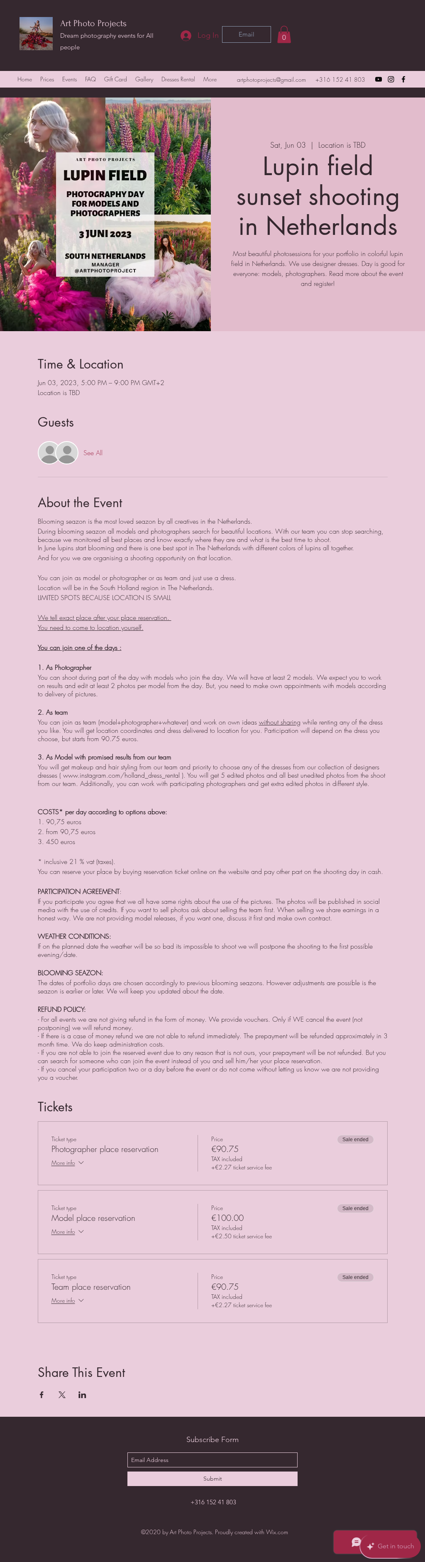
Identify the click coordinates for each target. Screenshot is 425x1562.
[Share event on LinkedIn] (82, 1394)
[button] (284, 34)
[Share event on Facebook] (42, 1394)
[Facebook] (403, 79)
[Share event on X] (62, 1394)
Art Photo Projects (93, 23)
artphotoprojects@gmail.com (271, 79)
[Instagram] (391, 79)
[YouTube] (378, 79)
